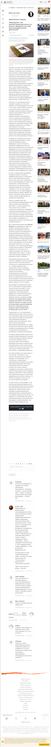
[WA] (3, 14)
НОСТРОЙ (12, 38)
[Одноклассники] (16, 718)
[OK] (3, 23)
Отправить (12, 474)
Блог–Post (31, 7)
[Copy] (26, 501)
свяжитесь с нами (12, 63)
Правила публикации (25, 701)
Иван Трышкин (20, 601)
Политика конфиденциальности (25, 695)
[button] (2, 2)
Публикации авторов (25, 683)
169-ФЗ (22, 40)
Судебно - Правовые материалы (25, 691)
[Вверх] (3, 35)
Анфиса (11, 614)
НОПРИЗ (25, 38)
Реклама (25, 709)
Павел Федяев (19, 576)
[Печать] (3, 27)
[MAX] (6, 718)
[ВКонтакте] (25, 718)
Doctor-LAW (19, 506)
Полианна (18, 482)
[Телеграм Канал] (35, 718)
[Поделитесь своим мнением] (21, 468)
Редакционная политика (25, 699)
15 (43, 16)
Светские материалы (25, 687)
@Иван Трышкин (24, 614)
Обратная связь (25, 722)
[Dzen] (44, 718)
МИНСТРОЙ (19, 38)
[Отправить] (3, 31)
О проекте (25, 705)
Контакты (25, 707)
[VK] (3, 19)
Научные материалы (25, 685)
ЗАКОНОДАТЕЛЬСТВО (14, 40)
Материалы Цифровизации (25, 689)
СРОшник (18, 641)
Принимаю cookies (44, 744)
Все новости (25, 680)
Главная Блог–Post (21, 7)
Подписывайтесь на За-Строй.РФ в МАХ (21, 407)
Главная (12, 7)
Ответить (29, 501)
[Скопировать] (21, 620)
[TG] (3, 10)
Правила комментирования (25, 697)
